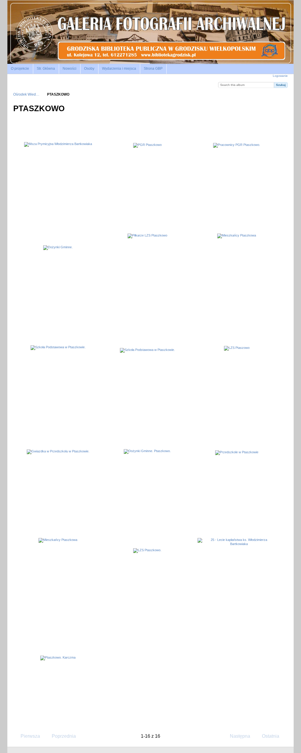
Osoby (89, 68)
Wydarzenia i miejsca (119, 68)
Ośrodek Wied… (26, 94)
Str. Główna (46, 68)
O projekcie (20, 68)
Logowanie (280, 75)
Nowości (69, 68)
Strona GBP (153, 68)
